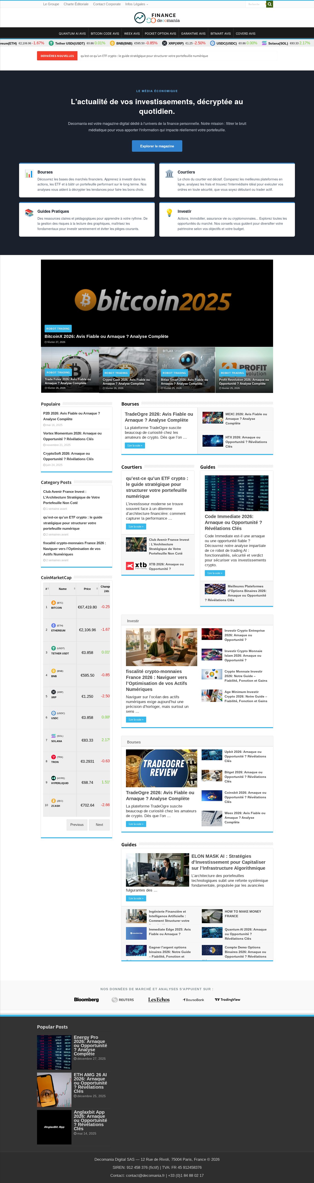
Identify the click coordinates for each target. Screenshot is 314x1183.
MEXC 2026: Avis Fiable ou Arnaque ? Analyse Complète (246, 418)
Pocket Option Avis (160, 33)
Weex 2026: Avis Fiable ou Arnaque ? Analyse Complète (245, 817)
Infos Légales (135, 4)
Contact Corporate (107, 4)
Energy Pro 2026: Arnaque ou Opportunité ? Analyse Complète (90, 1045)
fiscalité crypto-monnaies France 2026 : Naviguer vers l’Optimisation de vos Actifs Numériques (74, 548)
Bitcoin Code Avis (105, 33)
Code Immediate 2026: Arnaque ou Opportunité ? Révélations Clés (233, 522)
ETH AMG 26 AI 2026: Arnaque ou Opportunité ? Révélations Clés (90, 1083)
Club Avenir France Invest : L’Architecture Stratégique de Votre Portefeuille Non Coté (71, 497)
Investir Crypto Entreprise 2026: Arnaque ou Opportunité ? (245, 635)
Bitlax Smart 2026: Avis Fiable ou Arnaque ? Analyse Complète (184, 381)
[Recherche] (269, 4)
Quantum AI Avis (72, 33)
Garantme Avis (193, 33)
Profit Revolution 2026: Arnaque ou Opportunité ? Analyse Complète (244, 381)
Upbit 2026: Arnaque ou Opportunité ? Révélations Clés (245, 756)
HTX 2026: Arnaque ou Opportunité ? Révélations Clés (246, 441)
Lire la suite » (135, 445)
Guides (207, 467)
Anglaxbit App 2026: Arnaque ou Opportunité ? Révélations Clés (90, 1120)
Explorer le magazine (157, 146)
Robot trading (58, 328)
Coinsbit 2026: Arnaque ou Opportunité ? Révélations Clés (245, 797)
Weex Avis (132, 33)
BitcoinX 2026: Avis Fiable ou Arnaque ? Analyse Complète (106, 336)
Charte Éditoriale (76, 4)
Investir (133, 621)
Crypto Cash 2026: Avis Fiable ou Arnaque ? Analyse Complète (126, 381)
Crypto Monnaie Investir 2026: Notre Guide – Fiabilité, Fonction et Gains (246, 676)
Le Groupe (51, 4)
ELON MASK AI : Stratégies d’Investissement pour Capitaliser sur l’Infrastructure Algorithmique (228, 862)
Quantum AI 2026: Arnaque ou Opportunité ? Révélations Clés (246, 934)
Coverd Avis (245, 33)
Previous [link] (77, 825)
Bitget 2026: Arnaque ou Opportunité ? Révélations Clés (245, 776)
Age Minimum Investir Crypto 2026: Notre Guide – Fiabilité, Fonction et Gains (246, 696)
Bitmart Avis (221, 33)
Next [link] (99, 825)
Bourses (130, 404)
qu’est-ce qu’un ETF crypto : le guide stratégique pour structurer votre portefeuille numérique (144, 56)
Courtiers (131, 467)
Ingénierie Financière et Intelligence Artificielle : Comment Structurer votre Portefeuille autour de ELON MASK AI (157, 921)
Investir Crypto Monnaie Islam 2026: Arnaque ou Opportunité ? (243, 655)
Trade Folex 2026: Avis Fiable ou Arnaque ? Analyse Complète (68, 381)
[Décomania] (157, 16)
